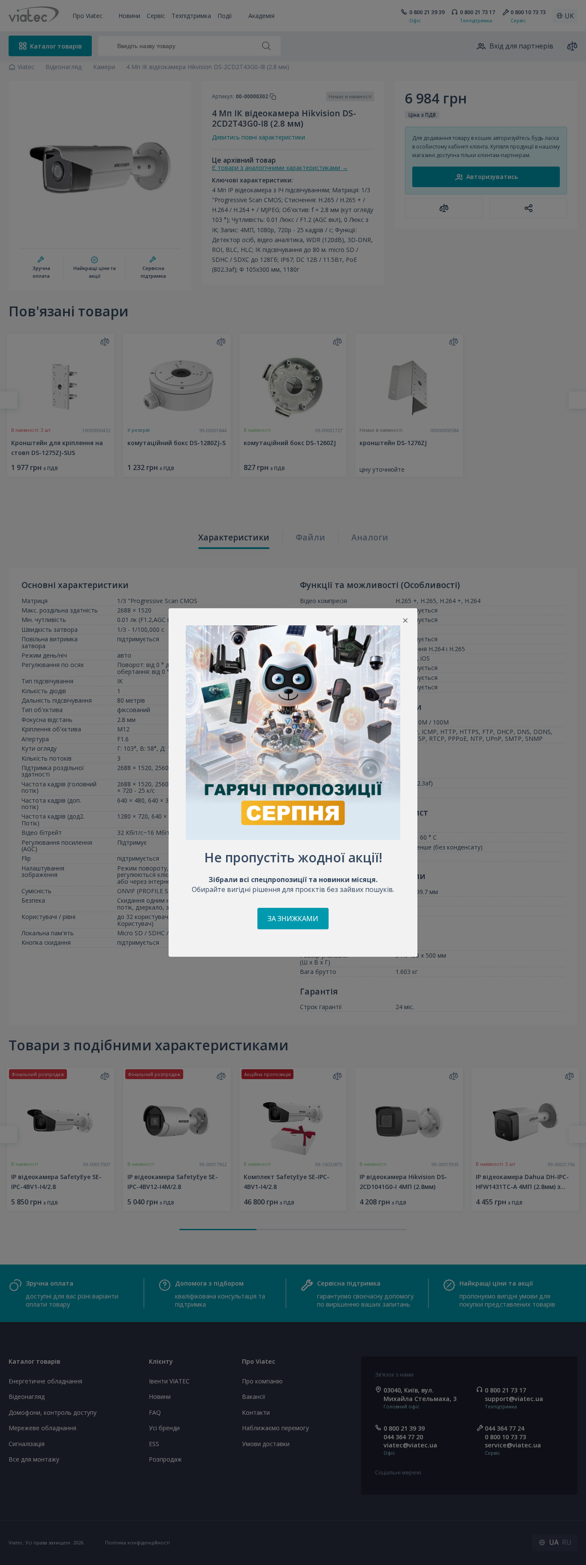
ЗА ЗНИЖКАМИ (293, 918)
